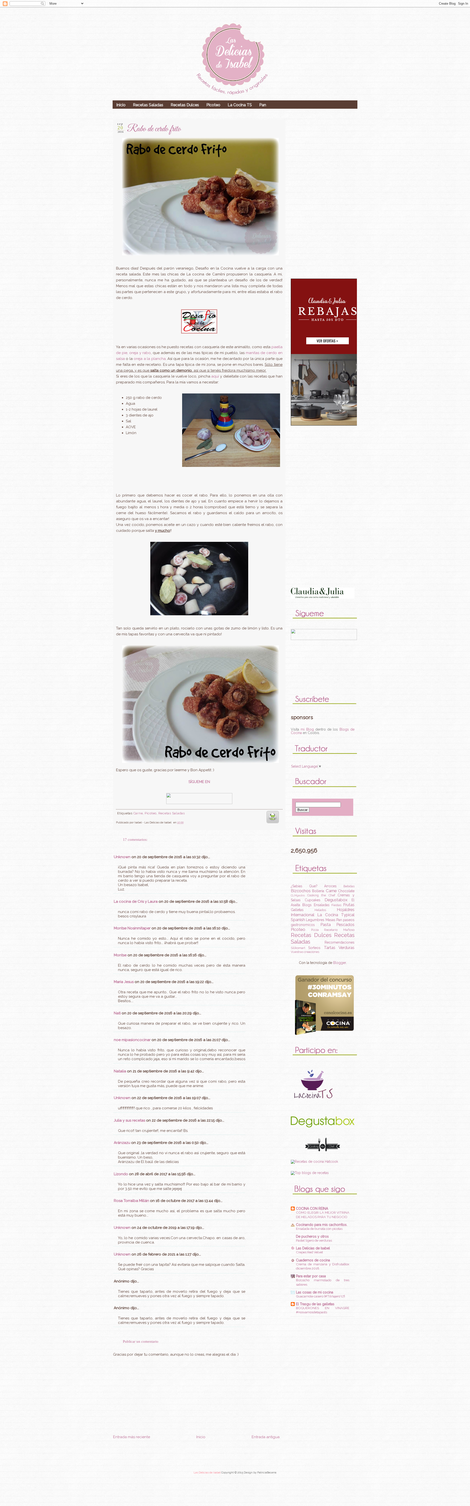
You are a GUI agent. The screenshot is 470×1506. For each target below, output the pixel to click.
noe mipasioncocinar (132, 1040)
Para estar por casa (311, 1276)
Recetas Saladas (148, 105)
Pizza (315, 930)
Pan (262, 105)
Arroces (330, 886)
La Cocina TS (240, 105)
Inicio (121, 105)
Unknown (122, 857)
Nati (117, 1013)
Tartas (329, 947)
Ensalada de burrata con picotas (319, 1229)
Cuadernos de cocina (313, 1260)
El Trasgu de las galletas (315, 1304)
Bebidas (348, 886)
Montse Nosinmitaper (132, 928)
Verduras (346, 947)
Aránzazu (122, 1142)
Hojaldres (345, 909)
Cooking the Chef (321, 895)
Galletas (297, 910)
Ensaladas (321, 905)
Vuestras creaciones (305, 952)
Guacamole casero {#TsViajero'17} (320, 1296)
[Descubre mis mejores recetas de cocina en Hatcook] (314, 1161)
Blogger (339, 963)
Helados (320, 910)
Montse (120, 955)
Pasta (325, 924)
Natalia (120, 1071)
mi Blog (307, 729)
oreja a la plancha (149, 358)
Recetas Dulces (185, 105)
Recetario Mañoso (339, 930)
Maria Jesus (124, 982)
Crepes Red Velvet (309, 1252)
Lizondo (121, 1174)
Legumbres (315, 920)
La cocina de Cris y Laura (136, 901)
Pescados (345, 924)
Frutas (348, 904)
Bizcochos (301, 890)
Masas (330, 920)
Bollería (318, 891)
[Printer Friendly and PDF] (272, 824)
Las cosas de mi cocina (314, 1292)
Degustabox (336, 899)
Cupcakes (312, 900)
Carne (138, 813)
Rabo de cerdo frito (154, 129)
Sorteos (314, 948)
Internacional (302, 914)
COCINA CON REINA (312, 1208)
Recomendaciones (339, 942)
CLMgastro (298, 895)
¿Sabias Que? (304, 886)
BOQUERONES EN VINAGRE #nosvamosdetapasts (322, 1310)
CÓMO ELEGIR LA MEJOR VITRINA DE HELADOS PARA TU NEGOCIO (322, 1214)
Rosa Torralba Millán (131, 1200)
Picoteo (213, 105)
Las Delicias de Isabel (313, 1248)
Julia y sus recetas (129, 1120)
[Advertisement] (196, 1469)
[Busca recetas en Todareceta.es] (310, 1173)
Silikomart (298, 948)
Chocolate (346, 891)
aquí (215, 376)
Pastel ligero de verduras (314, 1240)
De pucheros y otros (312, 1236)
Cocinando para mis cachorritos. (321, 1225)
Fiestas (336, 905)
